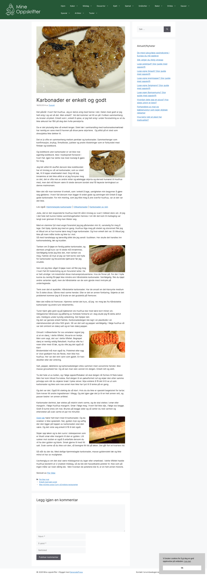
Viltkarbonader (80, 207)
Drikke (170, 6)
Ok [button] (182, 568)
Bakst (157, 6)
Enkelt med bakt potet (48, 482)
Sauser (184, 6)
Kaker (72, 6)
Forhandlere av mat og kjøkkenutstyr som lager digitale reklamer (152, 110)
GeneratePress (76, 572)
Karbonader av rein (99, 207)
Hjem (63, 6)
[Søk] (167, 29)
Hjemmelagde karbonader (59, 207)
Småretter (143, 6)
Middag (86, 6)
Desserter (101, 6)
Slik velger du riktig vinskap (150, 60)
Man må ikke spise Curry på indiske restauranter (58, 485)
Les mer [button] (187, 561)
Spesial (64, 13)
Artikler (78, 13)
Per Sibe (51, 473)
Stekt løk (40, 418)
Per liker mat (44, 479)
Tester (92, 13)
